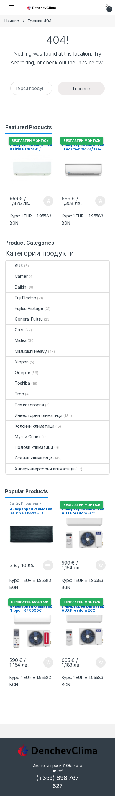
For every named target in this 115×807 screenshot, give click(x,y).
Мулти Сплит (27, 436)
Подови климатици (34, 447)
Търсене (81, 88)
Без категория (29, 404)
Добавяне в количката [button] (43, 201)
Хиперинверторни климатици (45, 468)
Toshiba (22, 383)
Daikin (20, 287)
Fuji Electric (25, 297)
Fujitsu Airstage (29, 308)
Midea (21, 340)
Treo (19, 393)
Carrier (21, 276)
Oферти (22, 372)
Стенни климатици (33, 457)
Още (48, 565)
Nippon (22, 361)
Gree (19, 329)
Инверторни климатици (38, 415)
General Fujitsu (29, 318)
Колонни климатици (34, 425)
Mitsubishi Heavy (31, 351)
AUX (19, 265)
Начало (11, 20)
